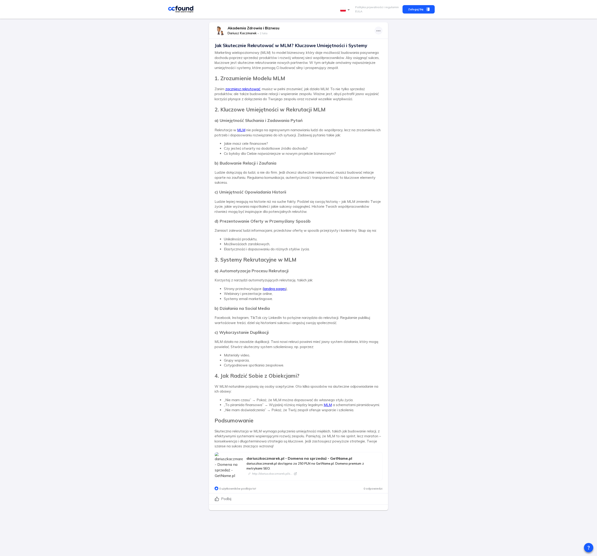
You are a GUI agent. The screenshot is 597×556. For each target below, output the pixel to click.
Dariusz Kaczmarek (242, 33)
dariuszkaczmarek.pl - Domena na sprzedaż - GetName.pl (299, 458)
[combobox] (345, 10)
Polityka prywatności (369, 7)
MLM (241, 130)
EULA (358, 11)
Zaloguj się (415, 9)
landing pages (275, 289)
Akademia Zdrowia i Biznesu (253, 28)
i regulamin (391, 7)
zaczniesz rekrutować (242, 89)
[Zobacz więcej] (378, 31)
